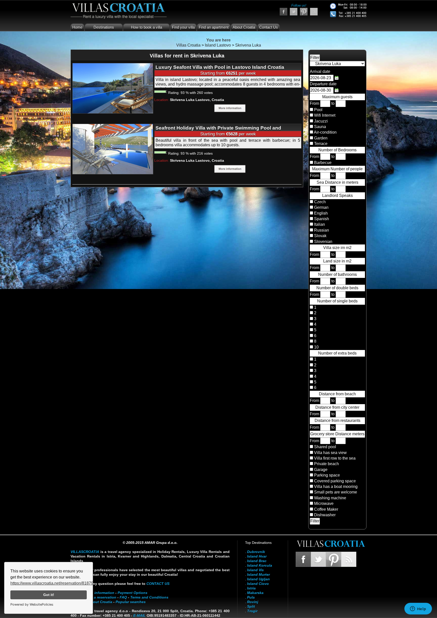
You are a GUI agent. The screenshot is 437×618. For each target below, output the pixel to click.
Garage (320, 469)
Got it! (48, 595)
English (320, 213)
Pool (318, 110)
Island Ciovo (258, 584)
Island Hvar (257, 556)
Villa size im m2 (337, 247)
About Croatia (244, 27)
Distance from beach (337, 394)
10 (316, 347)
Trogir (252, 611)
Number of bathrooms (337, 274)
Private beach (326, 464)
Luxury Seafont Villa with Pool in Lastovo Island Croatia (220, 67)
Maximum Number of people (337, 169)
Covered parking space (335, 481)
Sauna (320, 127)
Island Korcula (259, 565)
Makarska (255, 593)
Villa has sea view (330, 452)
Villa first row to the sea (335, 458)
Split (251, 606)
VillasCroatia (85, 552)
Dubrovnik (256, 552)
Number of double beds (337, 288)
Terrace (320, 143)
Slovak (319, 236)
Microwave (324, 503)
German (321, 207)
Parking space (327, 475)
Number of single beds (337, 301)
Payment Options (132, 593)
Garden (320, 138)
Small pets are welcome (335, 492)
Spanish (321, 219)
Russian (321, 230)
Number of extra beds (337, 353)
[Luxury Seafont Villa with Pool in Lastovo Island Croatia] (112, 88)
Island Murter (258, 574)
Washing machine (330, 498)
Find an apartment (214, 27)
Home (77, 27)
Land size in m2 (337, 261)
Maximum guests (337, 97)
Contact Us (268, 27)
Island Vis (255, 570)
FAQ (123, 597)
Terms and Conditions (149, 597)
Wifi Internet (324, 115)
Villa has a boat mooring (336, 486)
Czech (319, 202)
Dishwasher (325, 515)
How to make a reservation (93, 597)
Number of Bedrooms (337, 150)
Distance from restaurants (337, 420)
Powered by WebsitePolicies (31, 604)
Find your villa (183, 27)
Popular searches (131, 602)
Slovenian (322, 241)
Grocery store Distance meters (337, 434)
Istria (251, 588)
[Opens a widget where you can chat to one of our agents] (418, 609)
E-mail (139, 615)
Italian (319, 224)
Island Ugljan (258, 579)
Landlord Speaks (337, 195)
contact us (157, 584)
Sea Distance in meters (337, 182)
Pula (251, 597)
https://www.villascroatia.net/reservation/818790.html (57, 583)
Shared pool (325, 447)
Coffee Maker (326, 509)
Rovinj (252, 602)
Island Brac (257, 561)
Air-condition (325, 132)
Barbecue (323, 162)
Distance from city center (337, 407)
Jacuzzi (321, 121)
